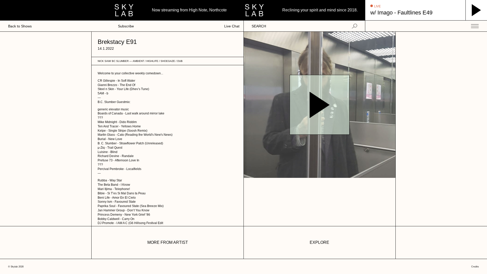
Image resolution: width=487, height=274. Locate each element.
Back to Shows (20, 26)
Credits (475, 266)
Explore (319, 242)
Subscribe (126, 26)
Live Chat (231, 26)
